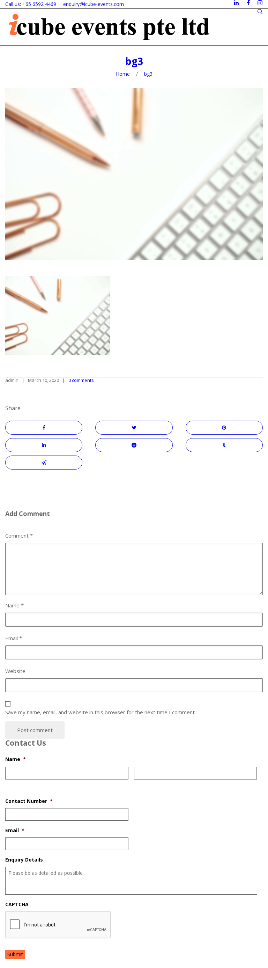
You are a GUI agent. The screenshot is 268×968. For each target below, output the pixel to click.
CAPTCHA (17, 904)
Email (14, 830)
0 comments (81, 380)
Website (15, 671)
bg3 (134, 61)
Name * (14, 605)
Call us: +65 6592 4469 (30, 4)
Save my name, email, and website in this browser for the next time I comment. (100, 712)
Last (138, 783)
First (10, 783)
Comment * (19, 535)
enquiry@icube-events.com (93, 4)
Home (123, 74)
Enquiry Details (24, 860)
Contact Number (29, 801)
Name (15, 759)
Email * (13, 638)
